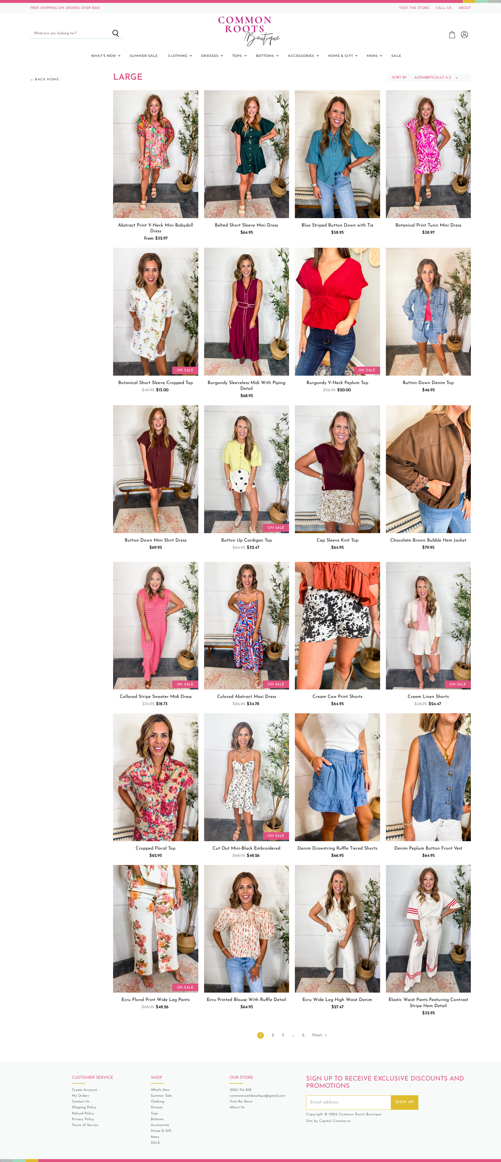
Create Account (84, 1090)
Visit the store (414, 8)
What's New (104, 56)
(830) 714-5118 (240, 1090)
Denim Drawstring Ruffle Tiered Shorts (337, 848)
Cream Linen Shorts (428, 696)
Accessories (301, 56)
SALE (396, 56)
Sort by (399, 77)
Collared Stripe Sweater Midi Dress (156, 696)
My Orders (80, 1096)
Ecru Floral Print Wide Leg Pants (155, 1000)
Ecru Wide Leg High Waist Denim (337, 1000)
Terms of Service (85, 1125)
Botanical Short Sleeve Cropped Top (155, 383)
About (464, 8)
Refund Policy (83, 1113)
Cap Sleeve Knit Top (337, 540)
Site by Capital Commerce (328, 1121)
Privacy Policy (83, 1119)
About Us (237, 1107)
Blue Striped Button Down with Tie (337, 225)
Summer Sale (144, 56)
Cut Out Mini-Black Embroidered (246, 848)
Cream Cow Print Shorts (337, 696)
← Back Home (44, 79)
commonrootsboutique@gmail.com (257, 1096)
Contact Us (81, 1101)
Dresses (210, 56)
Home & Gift (341, 56)
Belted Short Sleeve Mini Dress (246, 225)
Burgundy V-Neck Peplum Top (337, 383)
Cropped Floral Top (155, 848)
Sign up (404, 1102)
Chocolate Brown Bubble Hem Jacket (428, 540)
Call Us (443, 8)
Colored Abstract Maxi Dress (246, 696)
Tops (238, 56)
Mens (373, 56)
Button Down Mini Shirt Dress (155, 540)
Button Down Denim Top (428, 383)
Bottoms (266, 56)
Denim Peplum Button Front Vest (428, 848)
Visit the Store (241, 1101)
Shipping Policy (84, 1107)
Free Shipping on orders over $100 (65, 8)
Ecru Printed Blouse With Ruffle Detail (246, 1000)
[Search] (115, 33)
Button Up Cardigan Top (246, 540)
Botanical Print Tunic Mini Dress (428, 225)
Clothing (178, 56)
